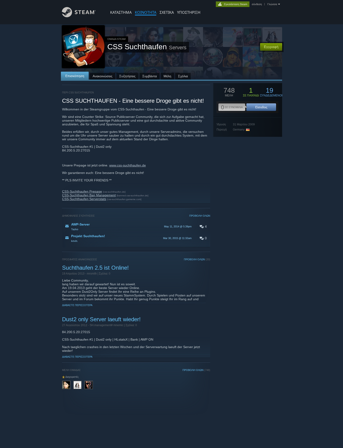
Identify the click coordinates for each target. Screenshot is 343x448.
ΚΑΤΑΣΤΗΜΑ (121, 12)
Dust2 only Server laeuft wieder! (101, 319)
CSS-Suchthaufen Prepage (82, 191)
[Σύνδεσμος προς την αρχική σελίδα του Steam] (79, 16)
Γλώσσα (272, 4)
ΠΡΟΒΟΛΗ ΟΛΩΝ (199, 215)
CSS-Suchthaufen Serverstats (84, 199)
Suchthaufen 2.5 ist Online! (95, 268)
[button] (136, 226)
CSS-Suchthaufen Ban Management (89, 195)
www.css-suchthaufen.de (127, 165)
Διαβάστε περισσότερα (77, 305)
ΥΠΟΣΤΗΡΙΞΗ (188, 12)
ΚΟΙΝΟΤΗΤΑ (145, 12)
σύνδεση (257, 4)
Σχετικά (167, 12)
